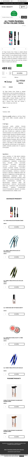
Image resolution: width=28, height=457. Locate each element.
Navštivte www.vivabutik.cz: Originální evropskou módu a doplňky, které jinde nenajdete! (14, 444)
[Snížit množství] (8, 227)
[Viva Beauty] (14, 7)
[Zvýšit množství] (8, 226)
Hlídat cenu (21, 81)
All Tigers (24, 25)
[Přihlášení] (22, 17)
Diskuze (11, 87)
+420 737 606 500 (6, 1)
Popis (4, 87)
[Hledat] (20, 17)
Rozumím (21, 456)
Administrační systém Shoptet (14, 451)
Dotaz (9, 81)
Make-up (16, 77)
